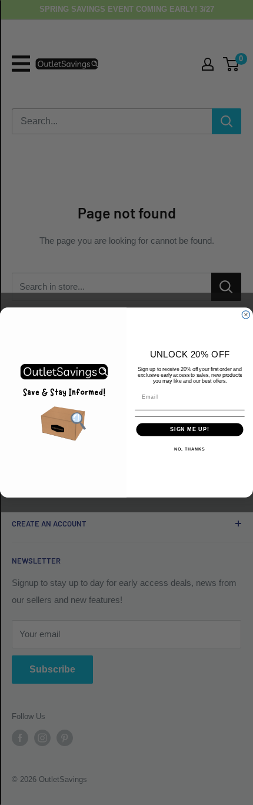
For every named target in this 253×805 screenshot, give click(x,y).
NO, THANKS (189, 449)
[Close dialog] (245, 315)
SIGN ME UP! (189, 429)
